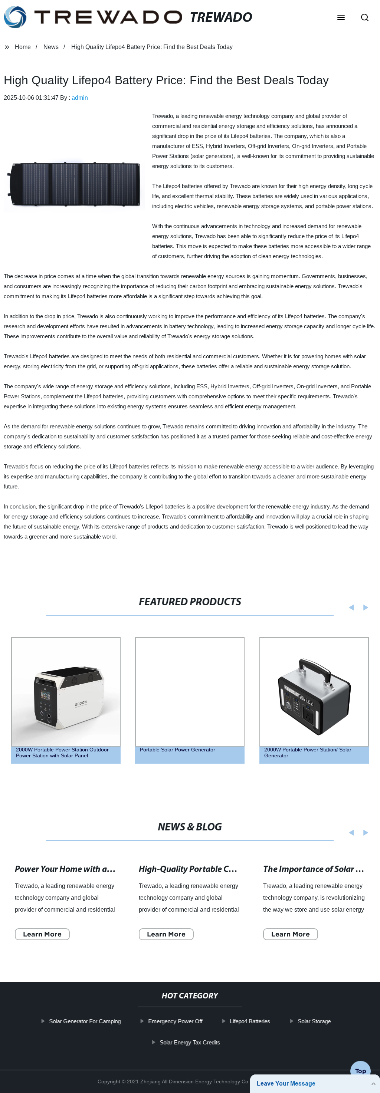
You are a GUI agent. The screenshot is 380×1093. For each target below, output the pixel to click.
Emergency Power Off (175, 1021)
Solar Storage (314, 1021)
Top (360, 1070)
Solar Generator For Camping (85, 1021)
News (51, 47)
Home (23, 47)
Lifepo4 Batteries (250, 1021)
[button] (341, 18)
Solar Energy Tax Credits (190, 1042)
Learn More (42, 934)
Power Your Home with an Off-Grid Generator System (114, 869)
